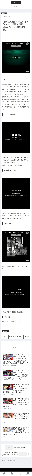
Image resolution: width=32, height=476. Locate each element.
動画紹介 (6, 331)
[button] (28, 298)
